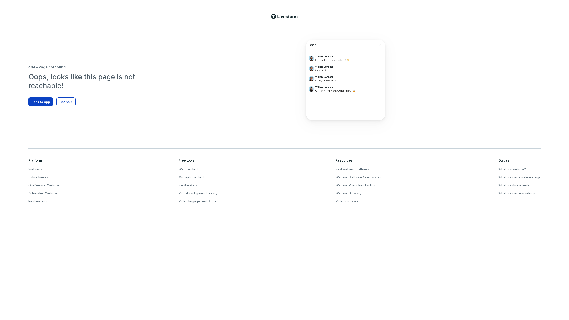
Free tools (186, 160)
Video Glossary (347, 201)
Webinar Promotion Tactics (355, 185)
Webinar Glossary (348, 193)
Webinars (35, 169)
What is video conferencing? (519, 177)
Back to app (40, 102)
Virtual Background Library (198, 193)
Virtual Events (38, 177)
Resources (344, 160)
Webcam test (188, 169)
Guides (503, 160)
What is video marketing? (516, 193)
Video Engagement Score (198, 201)
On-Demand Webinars (44, 185)
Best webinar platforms (352, 169)
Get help (66, 102)
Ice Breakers (188, 185)
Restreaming (37, 201)
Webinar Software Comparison (358, 177)
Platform (35, 160)
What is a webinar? (512, 169)
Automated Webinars (43, 193)
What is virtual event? (513, 185)
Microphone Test (191, 177)
